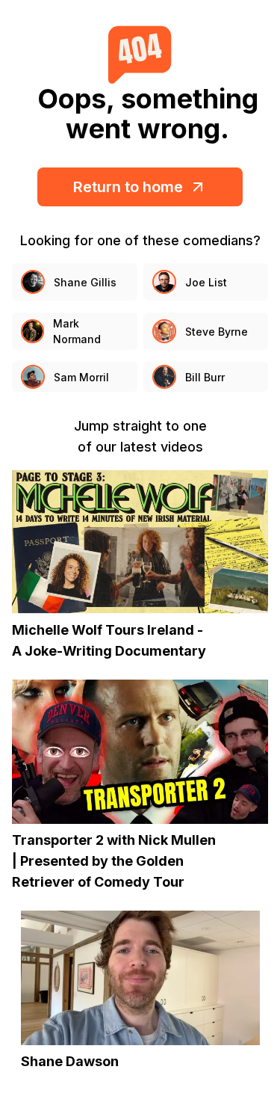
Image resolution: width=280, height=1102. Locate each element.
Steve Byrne (216, 331)
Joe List (206, 282)
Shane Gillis (85, 282)
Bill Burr (205, 377)
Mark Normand (77, 331)
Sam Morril (81, 377)
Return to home (128, 187)
